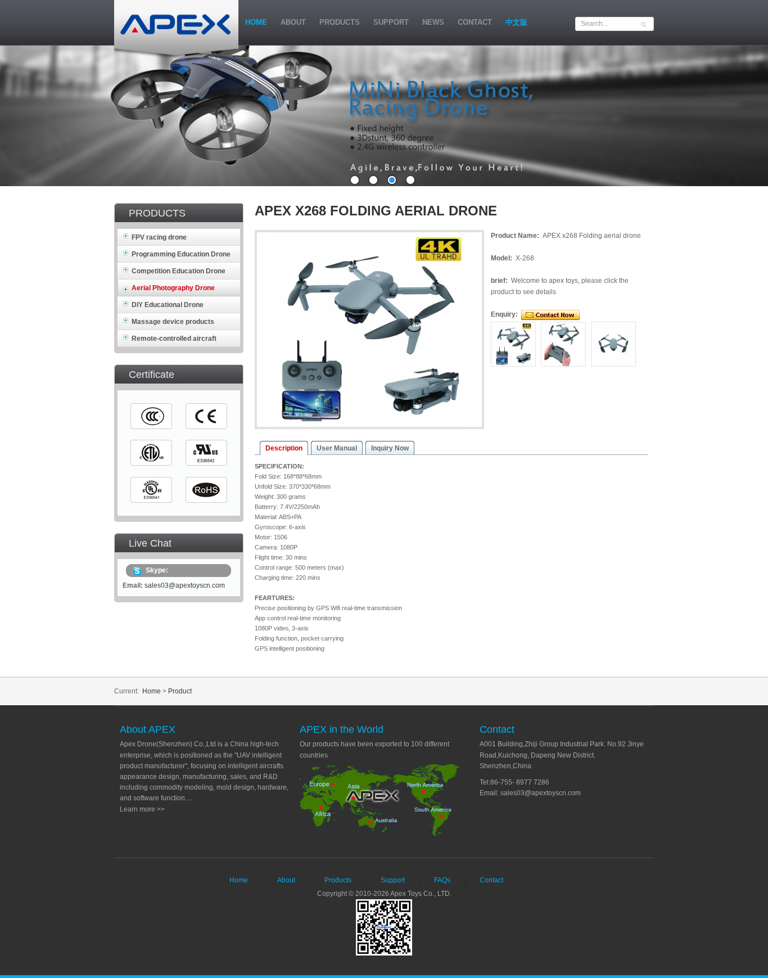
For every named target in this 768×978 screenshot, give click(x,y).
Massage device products (173, 322)
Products (339, 22)
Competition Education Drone (178, 271)
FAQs (442, 880)
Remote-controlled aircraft (174, 338)
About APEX (147, 729)
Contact (475, 22)
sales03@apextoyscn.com (184, 585)
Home (256, 22)
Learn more (137, 809)
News (433, 22)
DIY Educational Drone (168, 305)
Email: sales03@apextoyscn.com (530, 793)
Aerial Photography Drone (173, 288)
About (293, 22)
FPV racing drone (159, 237)
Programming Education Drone (181, 254)
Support (391, 22)
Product (180, 691)
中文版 (516, 22)
